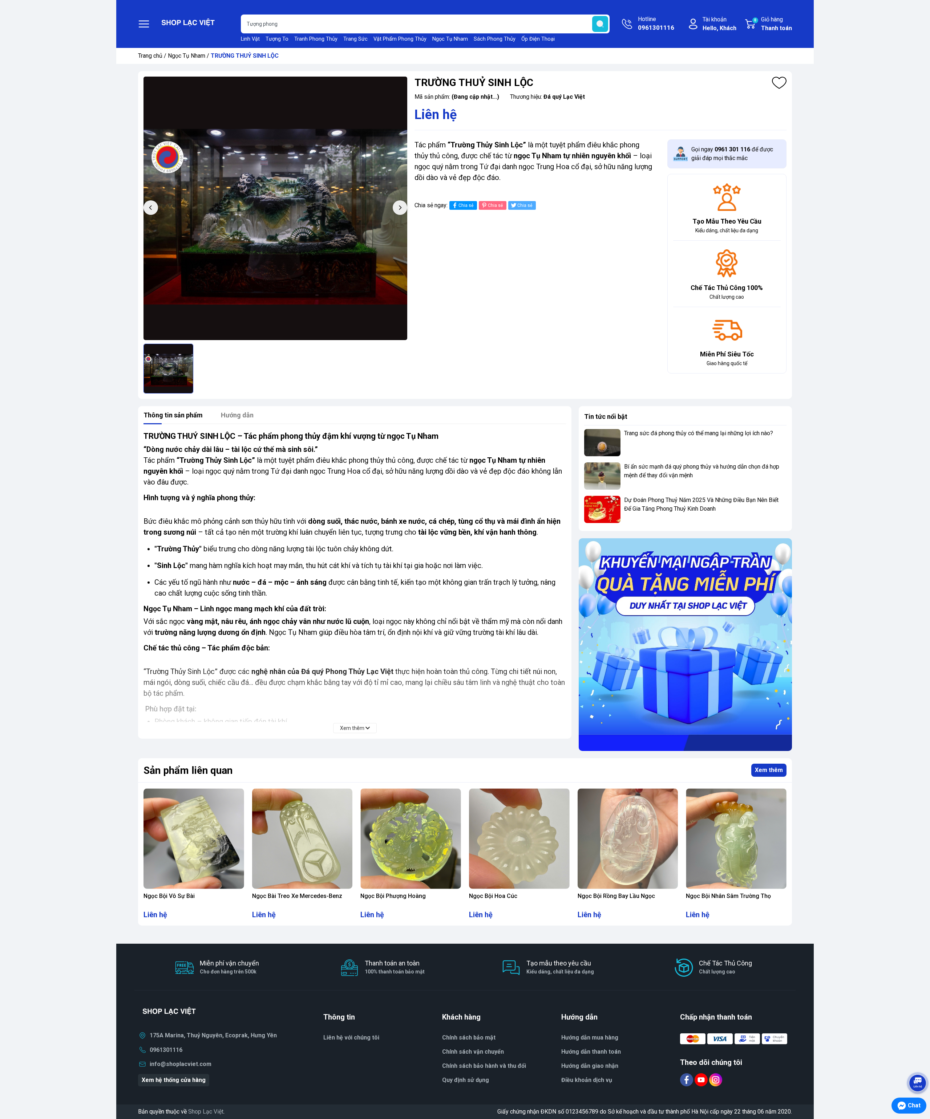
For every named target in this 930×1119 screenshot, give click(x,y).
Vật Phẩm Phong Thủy (399, 39)
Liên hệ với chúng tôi (351, 1037)
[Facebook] (687, 1079)
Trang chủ (150, 55)
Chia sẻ (465, 205)
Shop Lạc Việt (205, 1111)
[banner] (685, 644)
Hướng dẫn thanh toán (591, 1051)
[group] (275, 208)
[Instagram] (715, 1079)
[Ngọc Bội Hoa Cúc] (519, 838)
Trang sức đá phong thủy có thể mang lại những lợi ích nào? (698, 433)
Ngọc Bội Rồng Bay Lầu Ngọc (616, 896)
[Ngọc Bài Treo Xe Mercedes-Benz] (302, 838)
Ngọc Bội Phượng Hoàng (393, 896)
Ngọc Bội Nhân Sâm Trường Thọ (728, 896)
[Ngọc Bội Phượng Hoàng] (410, 838)
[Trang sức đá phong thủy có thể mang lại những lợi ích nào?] (602, 442)
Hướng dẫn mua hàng (589, 1037)
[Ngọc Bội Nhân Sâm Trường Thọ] (736, 838)
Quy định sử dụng (465, 1080)
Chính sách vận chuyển (473, 1051)
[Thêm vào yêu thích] (779, 82)
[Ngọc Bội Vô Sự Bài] (193, 838)
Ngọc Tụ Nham (450, 39)
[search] (600, 24)
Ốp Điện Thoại (538, 39)
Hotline (656, 23)
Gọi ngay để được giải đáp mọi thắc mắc (732, 154)
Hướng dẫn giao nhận (589, 1065)
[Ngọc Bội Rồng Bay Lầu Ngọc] (628, 838)
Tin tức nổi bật (605, 416)
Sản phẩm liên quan (187, 770)
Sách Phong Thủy (494, 39)
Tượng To (277, 39)
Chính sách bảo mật (469, 1037)
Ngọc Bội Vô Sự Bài (169, 896)
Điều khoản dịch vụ (586, 1080)
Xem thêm (769, 770)
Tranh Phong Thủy (315, 39)
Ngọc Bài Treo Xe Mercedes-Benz (297, 896)
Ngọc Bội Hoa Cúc (493, 896)
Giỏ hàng (773, 24)
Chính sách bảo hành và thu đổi (484, 1065)
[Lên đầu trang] (917, 1062)
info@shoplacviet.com (180, 1064)
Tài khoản (719, 24)
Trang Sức (355, 39)
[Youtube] (702, 1079)
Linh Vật (250, 39)
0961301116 (166, 1049)
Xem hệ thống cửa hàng (174, 1080)
